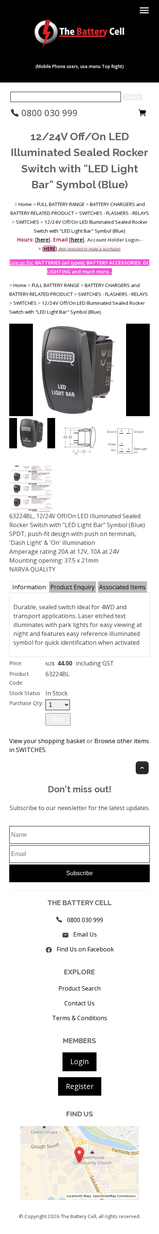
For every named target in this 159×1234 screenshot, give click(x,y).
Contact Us (79, 1003)
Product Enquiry (72, 587)
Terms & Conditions (79, 1018)
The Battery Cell (78, 1216)
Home (25, 204)
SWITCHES (27, 222)
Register (80, 1086)
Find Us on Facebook (85, 949)
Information (29, 587)
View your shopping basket (47, 741)
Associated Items (122, 587)
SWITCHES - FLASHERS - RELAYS (114, 213)
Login (79, 1061)
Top (142, 767)
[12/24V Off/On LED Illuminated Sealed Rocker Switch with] (79, 414)
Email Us (85, 934)
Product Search (79, 988)
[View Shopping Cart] (142, 115)
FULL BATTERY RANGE (61, 204)
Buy (58, 719)
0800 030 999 (48, 113)
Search (132, 97)
